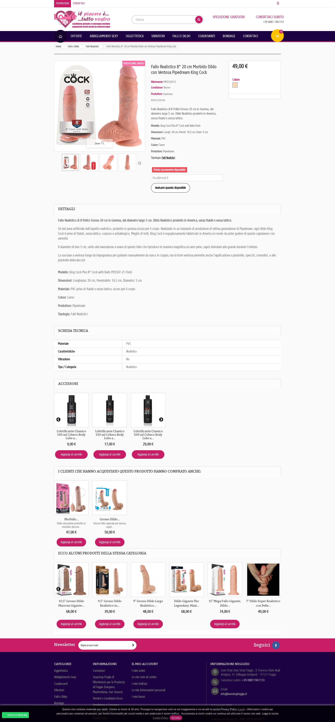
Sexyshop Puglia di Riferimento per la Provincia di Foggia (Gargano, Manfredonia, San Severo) (109, 684)
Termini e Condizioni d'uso (108, 698)
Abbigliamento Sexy (104, 36)
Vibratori (158, 36)
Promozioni (62, 3)
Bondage (229, 36)
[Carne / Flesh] (235, 85)
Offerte (76, 36)
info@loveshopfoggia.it (234, 694)
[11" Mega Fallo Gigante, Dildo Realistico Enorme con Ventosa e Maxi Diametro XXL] (225, 579)
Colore (236, 79)
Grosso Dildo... (110, 519)
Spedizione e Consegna (106, 705)
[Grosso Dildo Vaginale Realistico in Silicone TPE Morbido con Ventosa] (109, 497)
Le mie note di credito (144, 677)
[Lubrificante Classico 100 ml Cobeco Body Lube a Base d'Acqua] (71, 410)
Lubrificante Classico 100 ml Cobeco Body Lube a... (71, 434)
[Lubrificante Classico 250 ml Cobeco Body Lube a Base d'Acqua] (109, 410)
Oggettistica (135, 36)
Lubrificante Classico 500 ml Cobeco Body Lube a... (148, 434)
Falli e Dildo (181, 36)
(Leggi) (241, 709)
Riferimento (157, 82)
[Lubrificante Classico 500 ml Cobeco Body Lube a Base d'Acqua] (148, 410)
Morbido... (71, 519)
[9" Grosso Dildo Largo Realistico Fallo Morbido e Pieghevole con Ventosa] (148, 579)
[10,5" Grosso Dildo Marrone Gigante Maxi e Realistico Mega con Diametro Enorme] (71, 579)
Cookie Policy (160, 717)
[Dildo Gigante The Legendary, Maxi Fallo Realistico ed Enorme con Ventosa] (186, 579)
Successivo (140, 163)
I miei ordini (138, 670)
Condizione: (157, 87)
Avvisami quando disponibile (170, 188)
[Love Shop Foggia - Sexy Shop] (82, 19)
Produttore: (157, 94)
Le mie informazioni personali (148, 690)
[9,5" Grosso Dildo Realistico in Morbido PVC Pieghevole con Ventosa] (109, 579)
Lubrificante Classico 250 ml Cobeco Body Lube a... (109, 434)
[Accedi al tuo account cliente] (278, 3)
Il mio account (145, 664)
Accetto (176, 717)
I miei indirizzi (139, 683)
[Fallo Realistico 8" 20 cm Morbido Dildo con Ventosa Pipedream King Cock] (70, 162)
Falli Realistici (168, 158)
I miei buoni (138, 696)
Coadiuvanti (206, 36)
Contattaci (79, 3)
